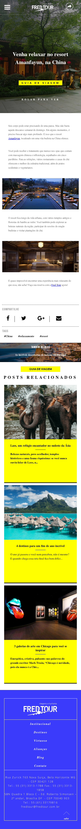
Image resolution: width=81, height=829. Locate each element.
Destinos (40, 732)
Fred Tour (56, 284)
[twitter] (24, 319)
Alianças (40, 749)
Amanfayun (14, 138)
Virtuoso (40, 741)
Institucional (40, 724)
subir (66, 818)
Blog (40, 757)
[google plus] (41, 319)
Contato (40, 766)
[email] (58, 319)
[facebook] (8, 319)
